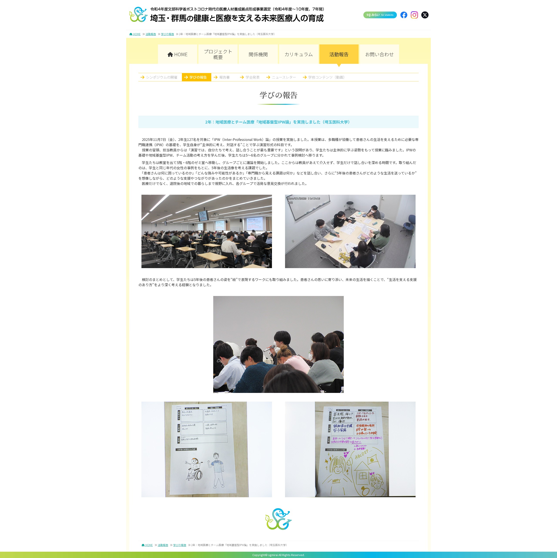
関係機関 (258, 54)
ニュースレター (284, 77)
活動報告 (151, 34)
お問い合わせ (379, 54)
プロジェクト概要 (218, 54)
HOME (137, 34)
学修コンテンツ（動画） (327, 77)
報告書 (224, 77)
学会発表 (253, 77)
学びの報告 (167, 34)
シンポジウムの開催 (161, 77)
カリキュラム (298, 54)
